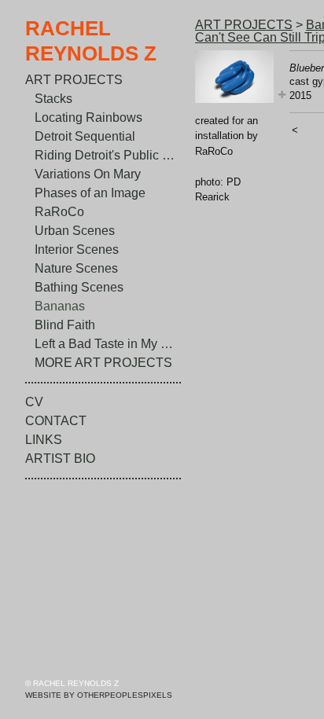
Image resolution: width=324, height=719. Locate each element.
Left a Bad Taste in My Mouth (108, 343)
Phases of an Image (90, 193)
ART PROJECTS (74, 79)
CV (34, 402)
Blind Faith (65, 325)
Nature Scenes (76, 268)
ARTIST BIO (60, 458)
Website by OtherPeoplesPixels (98, 695)
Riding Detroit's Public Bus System (108, 155)
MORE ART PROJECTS (103, 362)
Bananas (60, 306)
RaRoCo (59, 211)
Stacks (53, 98)
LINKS (43, 439)
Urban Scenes (75, 230)
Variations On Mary (88, 174)
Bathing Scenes (79, 287)
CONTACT (56, 420)
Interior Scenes (77, 249)
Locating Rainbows (88, 117)
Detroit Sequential (85, 136)
